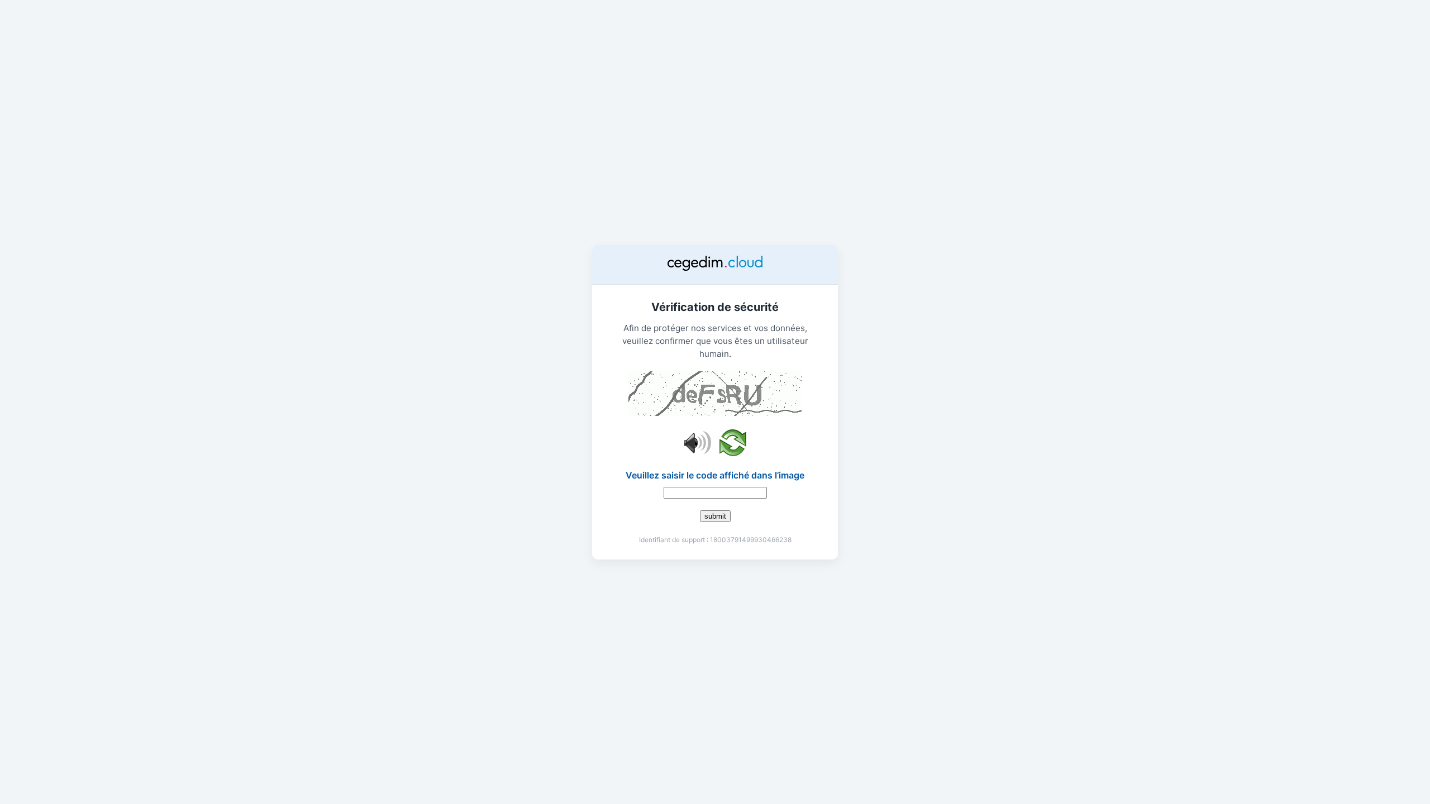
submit (715, 516)
